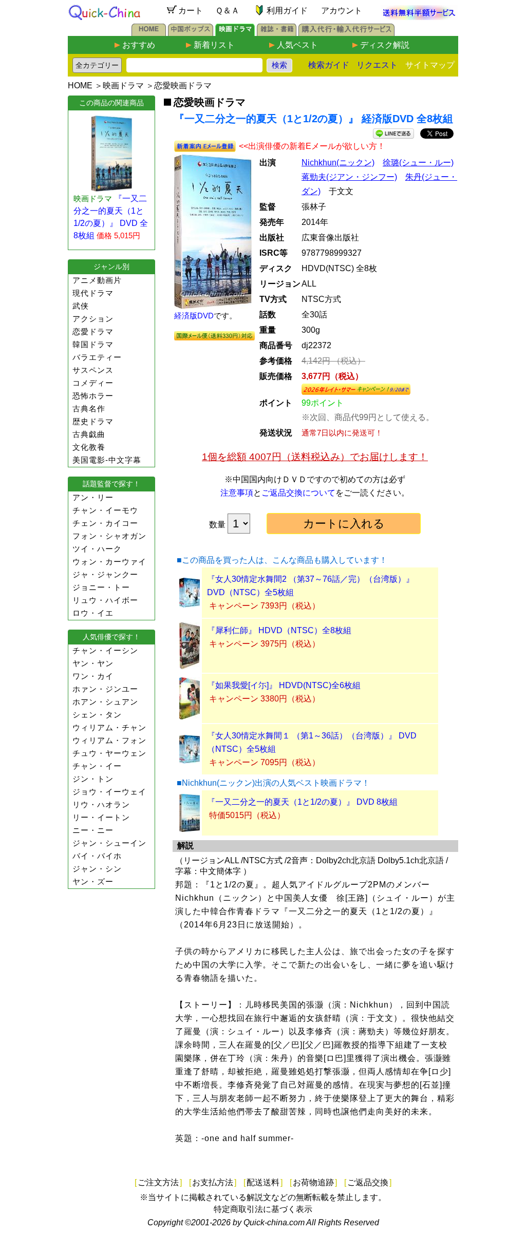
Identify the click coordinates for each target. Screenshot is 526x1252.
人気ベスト (297, 45)
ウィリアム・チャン (109, 727)
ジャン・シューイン (109, 843)
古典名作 (88, 408)
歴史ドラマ (93, 421)
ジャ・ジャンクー (105, 574)
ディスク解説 (384, 45)
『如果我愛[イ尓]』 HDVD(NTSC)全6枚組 (284, 685)
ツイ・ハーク (97, 548)
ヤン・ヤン (93, 663)
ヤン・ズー (93, 881)
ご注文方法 (158, 1182)
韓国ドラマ (93, 344)
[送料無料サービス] (419, 17)
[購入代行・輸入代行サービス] (346, 33)
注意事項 (236, 492)
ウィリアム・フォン (109, 740)
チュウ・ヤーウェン (109, 753)
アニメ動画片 (97, 280)
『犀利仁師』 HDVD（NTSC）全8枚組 (279, 630)
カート (190, 10)
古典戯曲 (88, 434)
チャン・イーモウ (105, 510)
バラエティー (97, 357)
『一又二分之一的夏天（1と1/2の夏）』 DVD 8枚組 (302, 802)
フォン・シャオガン (109, 536)
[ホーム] (149, 33)
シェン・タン (97, 714)
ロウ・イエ (93, 613)
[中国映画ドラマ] (235, 33)
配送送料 (263, 1182)
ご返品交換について (298, 492)
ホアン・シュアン (105, 701)
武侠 (80, 305)
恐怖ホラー (93, 395)
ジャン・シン (97, 868)
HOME (80, 85)
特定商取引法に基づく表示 (263, 1209)
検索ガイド (328, 65)
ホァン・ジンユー (105, 689)
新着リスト (214, 45)
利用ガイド (287, 10)
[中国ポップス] (190, 33)
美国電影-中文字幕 (106, 460)
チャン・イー (97, 766)
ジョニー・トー (101, 587)
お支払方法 (212, 1182)
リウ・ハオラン (101, 804)
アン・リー (93, 497)
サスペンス (93, 370)
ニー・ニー (93, 830)
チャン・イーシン (105, 650)
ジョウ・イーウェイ (109, 791)
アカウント (341, 10)
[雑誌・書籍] (276, 33)
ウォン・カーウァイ (109, 561)
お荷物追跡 (313, 1182)
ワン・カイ (93, 676)
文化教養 (88, 447)
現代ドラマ (93, 293)
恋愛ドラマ (93, 331)
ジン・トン (93, 778)
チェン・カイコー (105, 523)
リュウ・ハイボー (105, 600)
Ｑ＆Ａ (227, 10)
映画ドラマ (123, 85)
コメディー (93, 382)
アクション (93, 318)
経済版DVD (194, 315)
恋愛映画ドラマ (183, 85)
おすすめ (138, 45)
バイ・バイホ (97, 855)
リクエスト (377, 65)
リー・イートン (101, 817)
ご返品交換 (367, 1182)
